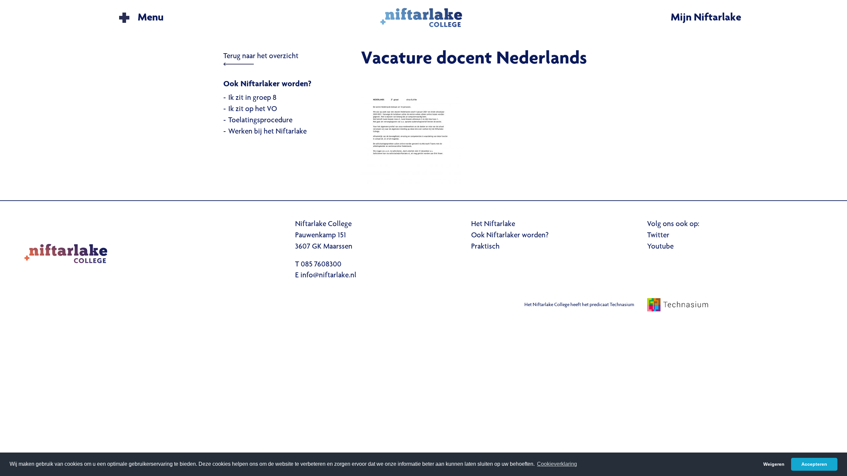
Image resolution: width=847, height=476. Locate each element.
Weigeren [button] (773, 464)
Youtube (660, 247)
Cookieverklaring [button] (557, 464)
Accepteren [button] (814, 464)
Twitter (658, 235)
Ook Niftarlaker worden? (510, 235)
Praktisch (485, 247)
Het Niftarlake (493, 224)
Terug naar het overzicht (260, 56)
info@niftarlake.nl (328, 275)
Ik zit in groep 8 (252, 98)
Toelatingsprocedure (260, 120)
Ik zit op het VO (252, 109)
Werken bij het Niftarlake (267, 132)
